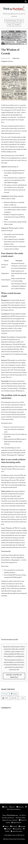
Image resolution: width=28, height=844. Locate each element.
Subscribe (21, 807)
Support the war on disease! (9, 820)
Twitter (6, 826)
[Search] (26, 1)
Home (6, 807)
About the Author (17, 831)
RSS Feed (5, 839)
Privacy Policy (21, 839)
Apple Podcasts (17, 822)
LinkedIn (22, 826)
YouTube (8, 829)
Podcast (9, 25)
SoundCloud (18, 829)
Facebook (14, 826)
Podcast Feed (12, 839)
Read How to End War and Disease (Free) (14, 676)
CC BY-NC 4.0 (20, 835)
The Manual (17, 25)
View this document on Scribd (9, 639)
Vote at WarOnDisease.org (10, 815)
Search (20, 21)
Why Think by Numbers (11, 21)
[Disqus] (14, 734)
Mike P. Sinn (16, 58)
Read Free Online (20, 818)
